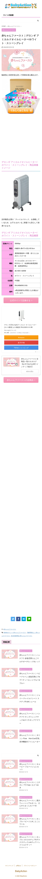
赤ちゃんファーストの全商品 (20, 379)
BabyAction (21, 871)
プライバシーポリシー (30, 865)
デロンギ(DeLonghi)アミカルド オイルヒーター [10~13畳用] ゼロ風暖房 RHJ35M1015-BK (20, 326)
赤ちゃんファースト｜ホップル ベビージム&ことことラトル (29, 821)
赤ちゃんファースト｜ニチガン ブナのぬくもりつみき (29, 785)
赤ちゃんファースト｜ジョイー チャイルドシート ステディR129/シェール (29, 698)
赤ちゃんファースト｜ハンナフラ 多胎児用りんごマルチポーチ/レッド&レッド (29, 658)
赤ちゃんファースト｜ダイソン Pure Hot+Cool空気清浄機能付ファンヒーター (29, 738)
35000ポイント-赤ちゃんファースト (15, 632)
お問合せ (18, 865)
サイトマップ (9, 865)
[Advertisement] (21, 136)
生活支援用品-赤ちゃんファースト (21, 636)
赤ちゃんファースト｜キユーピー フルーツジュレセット (29, 766)
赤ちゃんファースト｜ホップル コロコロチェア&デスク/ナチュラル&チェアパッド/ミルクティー (29, 841)
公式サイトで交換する (20, 300)
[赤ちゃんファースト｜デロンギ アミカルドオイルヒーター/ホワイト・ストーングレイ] (24, 619)
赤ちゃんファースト (10, 629)
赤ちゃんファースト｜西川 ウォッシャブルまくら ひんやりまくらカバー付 (29, 803)
